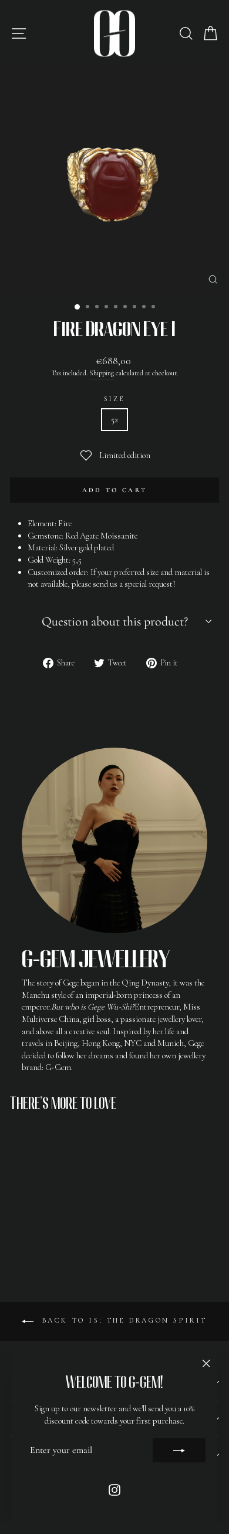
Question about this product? (115, 621)
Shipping (101, 373)
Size (114, 399)
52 (114, 419)
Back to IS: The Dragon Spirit (122, 1320)
